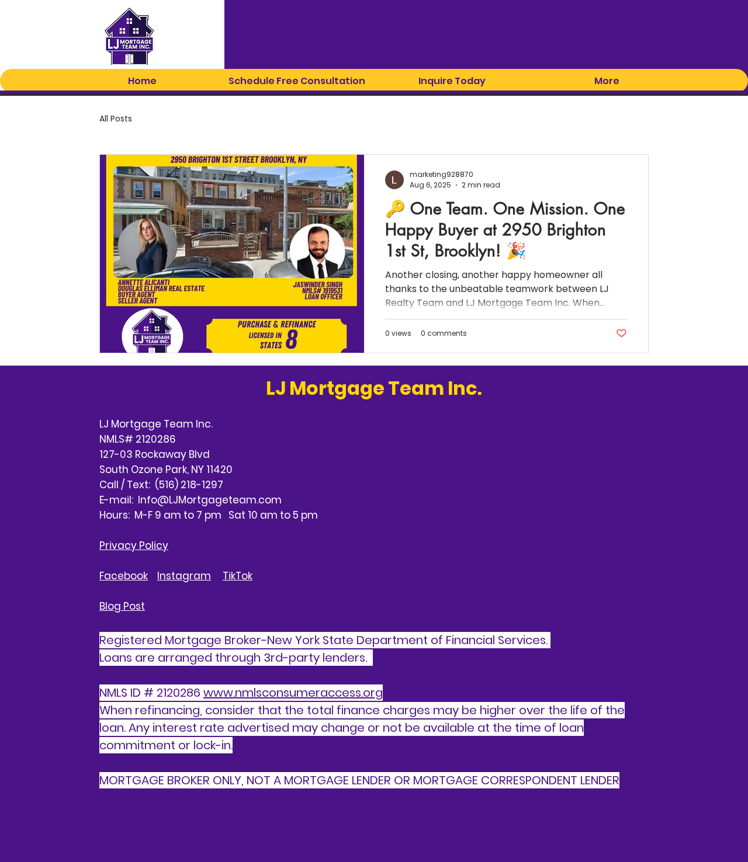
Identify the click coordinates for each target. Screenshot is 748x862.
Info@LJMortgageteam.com (210, 500)
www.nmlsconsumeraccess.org (293, 692)
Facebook (123, 576)
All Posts (115, 118)
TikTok (237, 576)
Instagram (184, 576)
